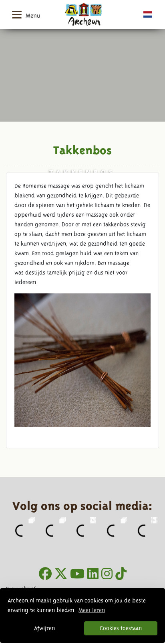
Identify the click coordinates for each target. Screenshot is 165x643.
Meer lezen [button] (91, 610)
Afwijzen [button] (44, 628)
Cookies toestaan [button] (121, 628)
